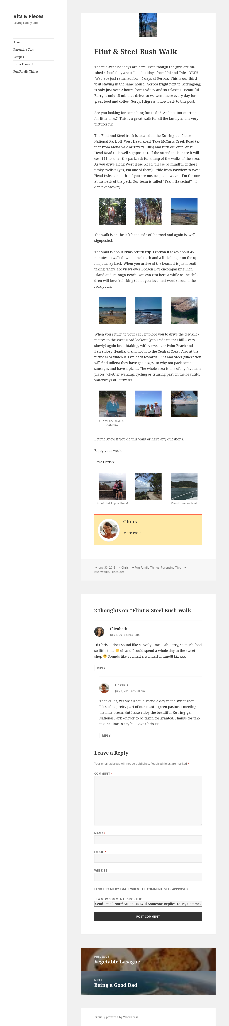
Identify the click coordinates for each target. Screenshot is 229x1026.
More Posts (132, 533)
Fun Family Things (25, 71)
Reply (101, 668)
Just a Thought (23, 64)
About (17, 42)
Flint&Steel (118, 572)
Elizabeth (118, 629)
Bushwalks (101, 572)
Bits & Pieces (28, 16)
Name (100, 833)
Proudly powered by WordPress (116, 1017)
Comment (103, 774)
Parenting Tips (23, 49)
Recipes (18, 57)
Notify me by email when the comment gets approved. (143, 889)
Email (100, 852)
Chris (130, 521)
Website (100, 870)
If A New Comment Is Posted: (118, 899)
